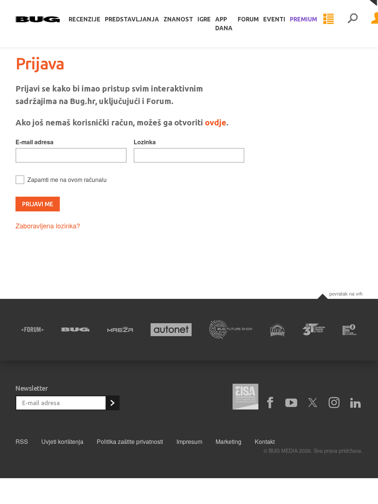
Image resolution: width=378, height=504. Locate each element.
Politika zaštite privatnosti (130, 441)
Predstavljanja (132, 19)
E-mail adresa (35, 142)
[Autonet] (171, 329)
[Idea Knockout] (277, 330)
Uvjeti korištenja (62, 441)
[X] (313, 403)
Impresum (189, 441)
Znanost (178, 19)
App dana (224, 23)
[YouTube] (291, 403)
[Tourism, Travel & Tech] (313, 329)
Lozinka (145, 142)
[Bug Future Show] (230, 330)
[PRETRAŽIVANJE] (352, 19)
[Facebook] (270, 403)
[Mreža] (120, 329)
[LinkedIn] (355, 403)
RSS (22, 441)
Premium (303, 19)
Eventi (274, 19)
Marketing (228, 441)
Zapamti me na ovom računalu (67, 179)
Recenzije (84, 19)
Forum (248, 19)
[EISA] (245, 398)
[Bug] (75, 329)
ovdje (215, 122)
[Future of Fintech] (349, 329)
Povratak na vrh (345, 293)
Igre (204, 19)
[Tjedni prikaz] (328, 19)
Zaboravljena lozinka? (48, 225)
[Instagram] (334, 403)
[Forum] (32, 329)
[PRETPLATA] (112, 403)
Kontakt (265, 441)
